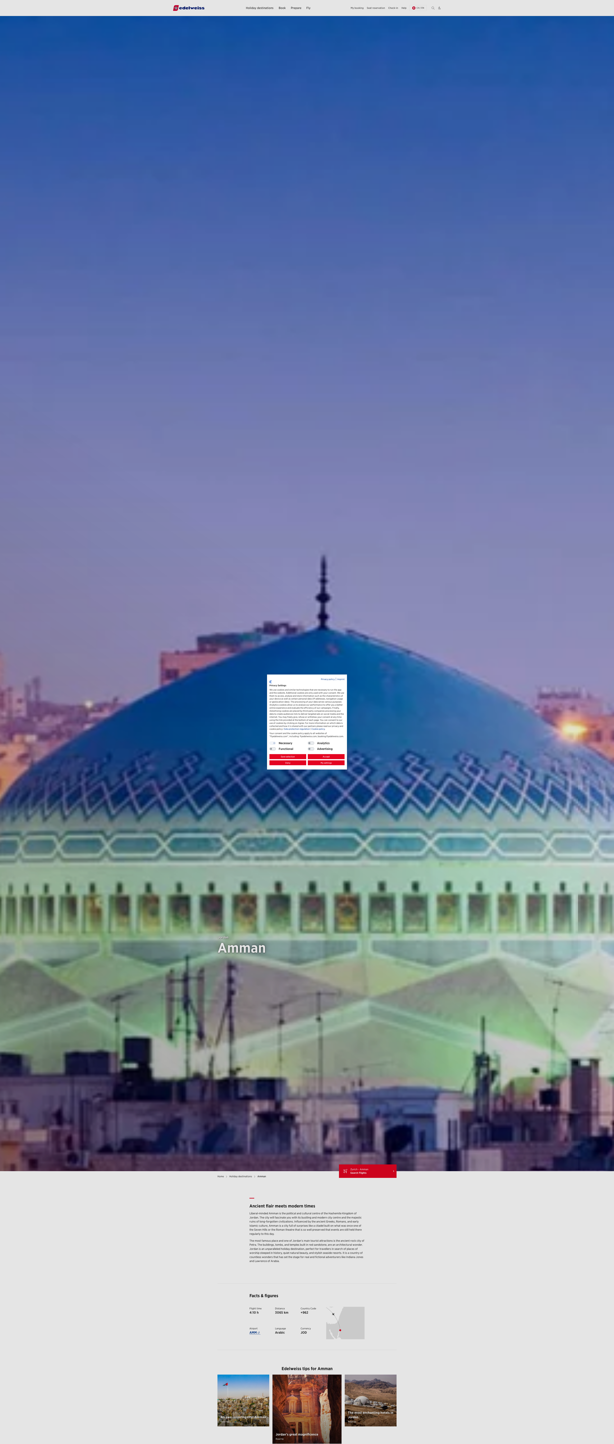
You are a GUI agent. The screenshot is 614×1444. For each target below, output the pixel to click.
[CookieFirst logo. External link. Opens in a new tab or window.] (270, 681)
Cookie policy (318, 729)
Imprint (341, 679)
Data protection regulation (297, 729)
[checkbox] (311, 743)
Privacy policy (328, 679)
